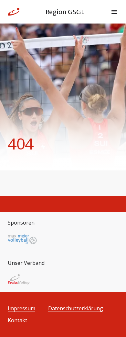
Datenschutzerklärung (75, 308)
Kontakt (17, 320)
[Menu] (114, 12)
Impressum (21, 308)
